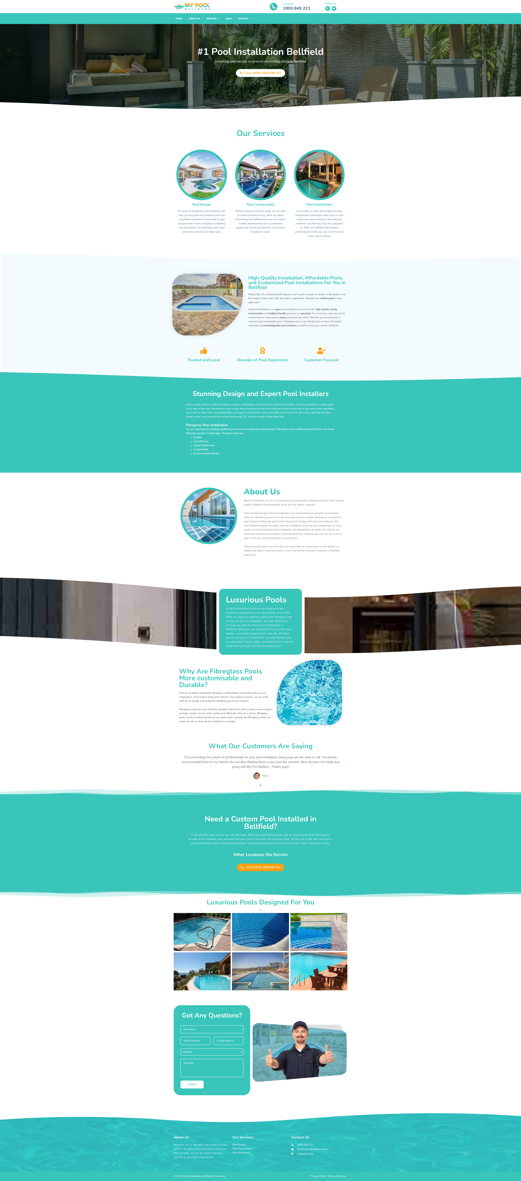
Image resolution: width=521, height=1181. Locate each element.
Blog (229, 18)
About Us (194, 18)
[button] (176, 767)
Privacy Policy (318, 1176)
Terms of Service (337, 1176)
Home (179, 18)
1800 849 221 (296, 8)
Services (211, 18)
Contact (243, 18)
